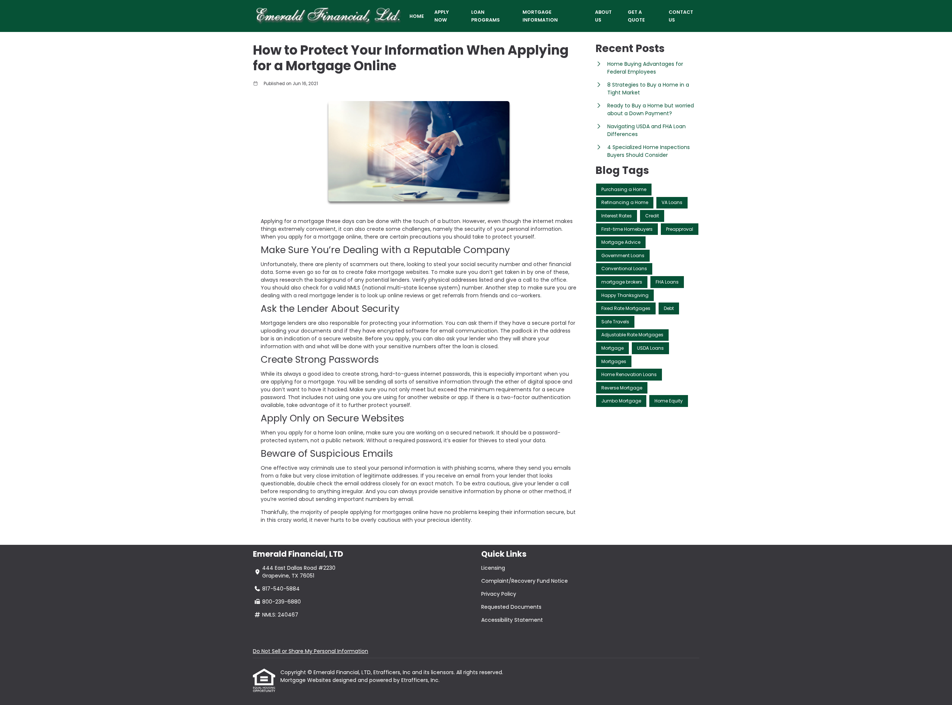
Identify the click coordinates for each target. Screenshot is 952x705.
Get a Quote (636, 16)
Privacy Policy (498, 594)
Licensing (493, 568)
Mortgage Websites (306, 680)
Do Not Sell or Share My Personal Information (310, 651)
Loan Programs (485, 16)
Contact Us (681, 16)
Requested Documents (511, 607)
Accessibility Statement (512, 620)
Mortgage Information (540, 16)
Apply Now (441, 16)
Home (416, 16)
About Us (603, 16)
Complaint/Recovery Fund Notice (524, 581)
